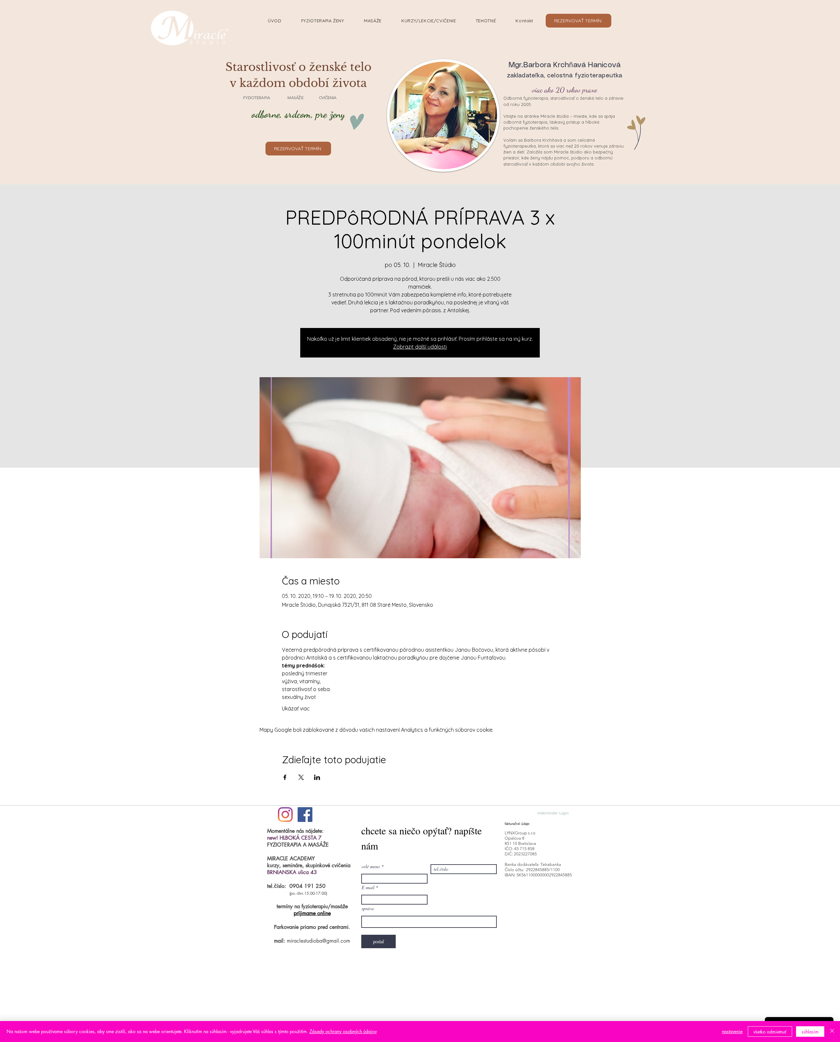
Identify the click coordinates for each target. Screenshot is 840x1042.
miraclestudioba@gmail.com (318, 940)
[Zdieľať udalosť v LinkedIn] (317, 777)
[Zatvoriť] (832, 1031)
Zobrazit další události (420, 346)
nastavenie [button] (732, 1031)
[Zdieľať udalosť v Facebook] (285, 777)
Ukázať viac (296, 708)
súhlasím (810, 1032)
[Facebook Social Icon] (305, 814)
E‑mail (368, 887)
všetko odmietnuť (770, 1032)
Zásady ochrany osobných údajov (343, 1031)
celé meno (371, 866)
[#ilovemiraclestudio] (285, 814)
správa (368, 908)
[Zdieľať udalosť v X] (301, 777)
